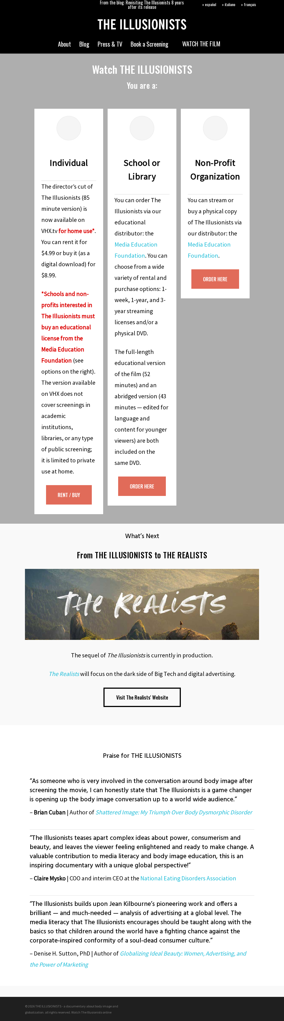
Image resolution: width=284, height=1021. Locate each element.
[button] (69, 495)
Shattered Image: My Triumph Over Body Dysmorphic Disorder (173, 812)
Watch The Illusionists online (91, 1012)
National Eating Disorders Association (188, 878)
